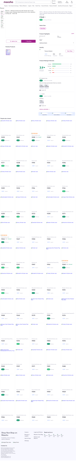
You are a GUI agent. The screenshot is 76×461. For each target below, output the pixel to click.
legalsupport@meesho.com (6, 456)
